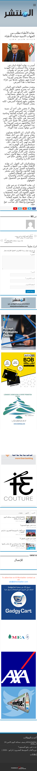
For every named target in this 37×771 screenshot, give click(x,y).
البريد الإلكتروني (30, 278)
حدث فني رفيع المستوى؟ (28, 525)
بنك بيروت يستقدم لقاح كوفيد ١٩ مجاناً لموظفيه (13, 241)
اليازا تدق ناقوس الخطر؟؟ (28, 538)
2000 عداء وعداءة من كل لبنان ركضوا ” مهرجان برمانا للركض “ (13, 545)
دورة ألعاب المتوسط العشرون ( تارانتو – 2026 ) (19, 750)
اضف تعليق (20, 39)
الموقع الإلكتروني (30, 284)
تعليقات (21, 513)
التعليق (32, 254)
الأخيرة (33, 513)
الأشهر (27, 513)
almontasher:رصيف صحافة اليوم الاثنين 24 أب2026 (14, 518)
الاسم (33, 272)
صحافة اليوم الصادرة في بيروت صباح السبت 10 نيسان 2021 (24, 236)
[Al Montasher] (18, 13)
